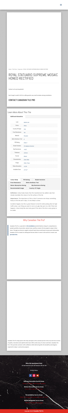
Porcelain (26, 136)
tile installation (31, 226)
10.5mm (26, 153)
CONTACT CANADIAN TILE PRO (22, 100)
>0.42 (25, 149)
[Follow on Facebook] (30, 375)
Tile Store (14, 69)
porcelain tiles (13, 234)
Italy (25, 129)
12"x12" (25, 170)
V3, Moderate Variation (29, 146)
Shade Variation (40, 180)
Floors (28, 163)
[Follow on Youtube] (37, 375)
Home (10, 69)
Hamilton (43, 383)
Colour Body (26, 159)
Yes (24, 132)
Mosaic (25, 156)
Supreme (20, 69)
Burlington (30, 383)
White (25, 126)
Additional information (16, 116)
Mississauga (37, 383)
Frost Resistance (15, 182)
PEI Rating (26, 180)
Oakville (24, 383)
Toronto (46, 397)
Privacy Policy (34, 370)
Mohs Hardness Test (32, 182)
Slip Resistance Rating (38, 185)
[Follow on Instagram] (34, 375)
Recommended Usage (17, 188)
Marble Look (26, 122)
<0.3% (25, 166)
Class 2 (25, 142)
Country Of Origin (34, 188)
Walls (25, 163)
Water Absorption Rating (18, 185)
